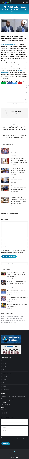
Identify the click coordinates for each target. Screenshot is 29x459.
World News (6, 389)
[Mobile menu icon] (27, 2)
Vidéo (4, 363)
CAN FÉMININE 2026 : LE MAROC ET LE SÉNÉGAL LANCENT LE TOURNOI (16, 291)
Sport (4, 386)
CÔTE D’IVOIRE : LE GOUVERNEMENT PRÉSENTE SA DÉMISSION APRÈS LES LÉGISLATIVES (19, 189)
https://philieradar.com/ (16, 113)
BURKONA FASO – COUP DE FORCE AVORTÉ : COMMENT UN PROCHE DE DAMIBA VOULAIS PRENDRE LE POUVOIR (18, 200)
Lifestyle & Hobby (7, 373)
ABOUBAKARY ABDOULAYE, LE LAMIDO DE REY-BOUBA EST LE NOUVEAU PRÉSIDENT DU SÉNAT (19, 160)
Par (27, 89)
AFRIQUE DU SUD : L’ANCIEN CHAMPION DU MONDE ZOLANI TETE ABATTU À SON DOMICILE (17, 283)
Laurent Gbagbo (14, 103)
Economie (5, 383)
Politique (4, 20)
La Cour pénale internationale (8, 44)
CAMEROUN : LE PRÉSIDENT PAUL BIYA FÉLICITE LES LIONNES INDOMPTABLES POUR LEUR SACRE (16, 274)
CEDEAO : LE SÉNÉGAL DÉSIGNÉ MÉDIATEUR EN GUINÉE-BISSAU (17, 305)
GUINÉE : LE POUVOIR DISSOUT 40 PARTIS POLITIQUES (18, 179)
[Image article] (5, 151)
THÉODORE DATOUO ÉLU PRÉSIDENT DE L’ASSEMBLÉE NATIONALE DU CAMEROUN (18, 170)
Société (5, 369)
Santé (4, 379)
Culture (4, 366)
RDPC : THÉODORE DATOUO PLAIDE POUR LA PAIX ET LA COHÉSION (18, 151)
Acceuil (4, 360)
